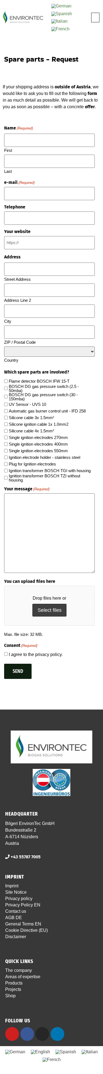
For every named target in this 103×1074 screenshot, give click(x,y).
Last (8, 171)
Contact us (15, 911)
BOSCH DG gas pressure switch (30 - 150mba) (43, 397)
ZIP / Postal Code (20, 342)
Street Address (17, 279)
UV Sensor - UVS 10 (27, 404)
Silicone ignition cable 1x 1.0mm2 (38, 424)
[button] (95, 17)
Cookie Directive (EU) (26, 930)
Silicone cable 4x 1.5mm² (31, 431)
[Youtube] (12, 1034)
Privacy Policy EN (22, 905)
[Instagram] (42, 1034)
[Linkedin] (57, 1034)
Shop (10, 995)
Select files (50, 610)
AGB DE (13, 917)
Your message (26, 489)
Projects (13, 989)
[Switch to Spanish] (62, 14)
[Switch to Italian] (59, 21)
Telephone (14, 207)
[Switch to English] (40, 1052)
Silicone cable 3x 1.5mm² (31, 418)
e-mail (19, 182)
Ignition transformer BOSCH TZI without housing (44, 478)
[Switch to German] (61, 6)
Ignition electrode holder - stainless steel (44, 457)
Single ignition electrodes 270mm (38, 437)
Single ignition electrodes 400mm (38, 444)
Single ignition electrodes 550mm (38, 451)
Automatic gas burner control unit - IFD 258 (47, 411)
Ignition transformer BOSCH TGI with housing (50, 471)
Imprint (11, 885)
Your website (17, 231)
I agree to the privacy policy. (36, 654)
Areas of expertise (22, 976)
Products (14, 983)
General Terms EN (23, 924)
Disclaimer (15, 936)
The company (18, 970)
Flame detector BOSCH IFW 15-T (39, 381)
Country (11, 360)
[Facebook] (27, 1034)
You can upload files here (29, 581)
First (8, 150)
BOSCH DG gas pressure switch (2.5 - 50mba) (44, 388)
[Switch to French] (60, 29)
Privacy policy (18, 898)
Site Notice (16, 892)
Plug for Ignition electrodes (32, 464)
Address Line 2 (17, 300)
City (7, 321)
